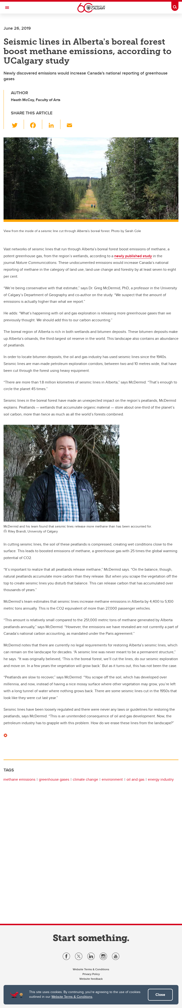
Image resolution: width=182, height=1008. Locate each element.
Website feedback (91, 979)
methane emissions (19, 779)
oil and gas (135, 779)
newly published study (133, 256)
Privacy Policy (91, 974)
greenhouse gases (54, 779)
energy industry (161, 779)
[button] (17, 124)
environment (112, 779)
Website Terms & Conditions (71, 996)
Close (160, 994)
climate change (85, 779)
